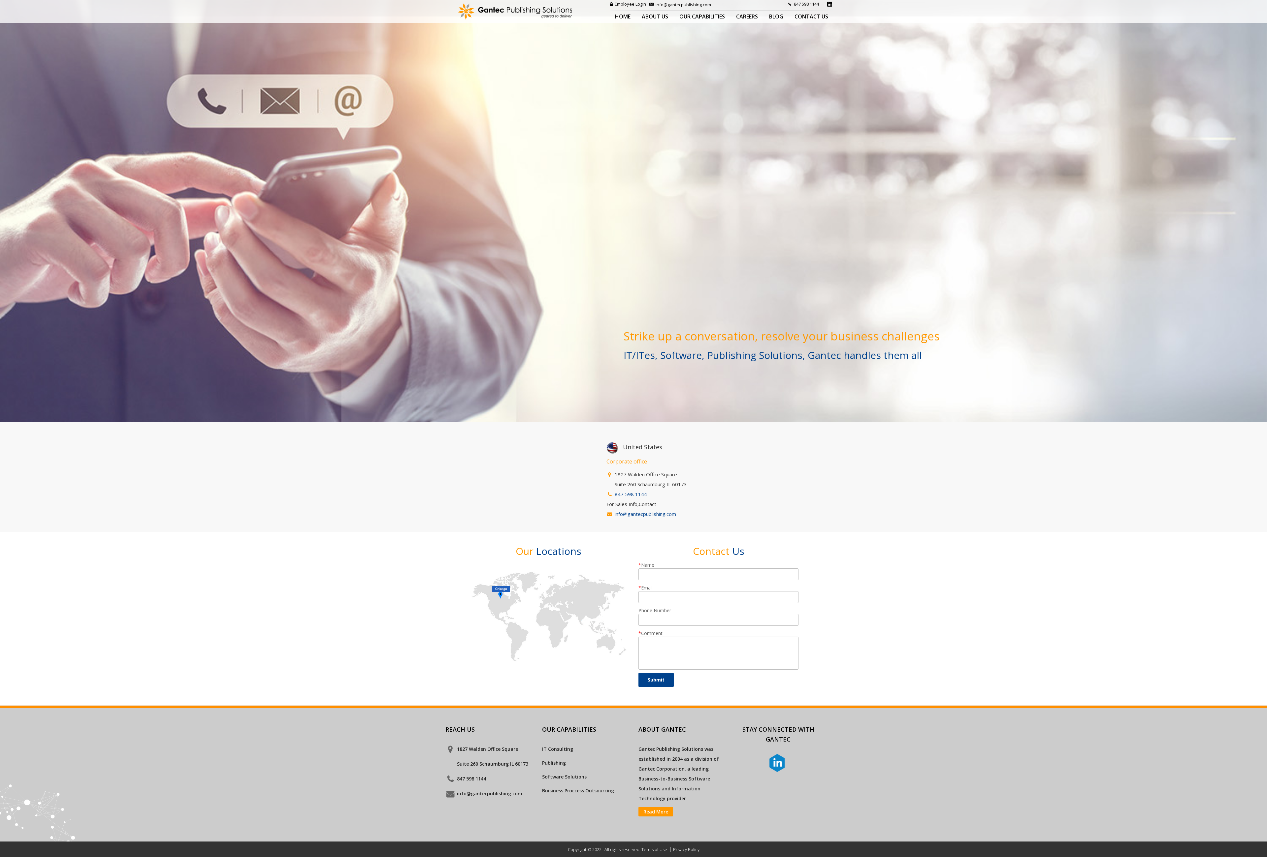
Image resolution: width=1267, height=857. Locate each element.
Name (646, 565)
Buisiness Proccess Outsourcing (578, 790)
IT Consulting (557, 749)
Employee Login (630, 4)
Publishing (554, 763)
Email (645, 588)
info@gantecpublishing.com (683, 5)
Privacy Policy (686, 849)
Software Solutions (564, 777)
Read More (655, 812)
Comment (650, 633)
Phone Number (654, 610)
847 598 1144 (806, 4)
